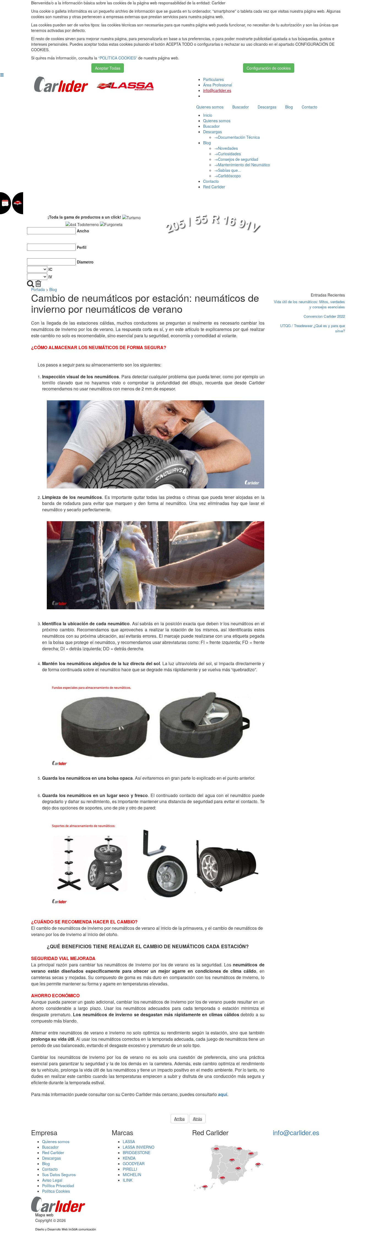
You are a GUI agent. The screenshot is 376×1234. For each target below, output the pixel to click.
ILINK (127, 1180)
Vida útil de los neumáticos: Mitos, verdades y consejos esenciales (309, 304)
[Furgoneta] (111, 224)
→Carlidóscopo (227, 175)
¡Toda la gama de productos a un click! (84, 217)
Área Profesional (217, 85)
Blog (289, 107)
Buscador (240, 107)
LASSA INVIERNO (138, 1147)
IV (50, 276)
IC (50, 269)
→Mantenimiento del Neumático (242, 164)
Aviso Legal (52, 1180)
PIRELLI (130, 1169)
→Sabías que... (227, 170)
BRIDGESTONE (136, 1152)
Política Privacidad (58, 1185)
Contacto (309, 107)
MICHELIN (132, 1174)
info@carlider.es (217, 90)
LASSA (129, 1141)
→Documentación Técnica (237, 137)
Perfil (81, 247)
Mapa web (44, 1214)
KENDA (129, 1158)
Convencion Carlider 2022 (324, 316)
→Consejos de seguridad (236, 159)
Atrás (197, 1118)
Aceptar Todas (107, 68)
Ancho (83, 230)
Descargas (267, 107)
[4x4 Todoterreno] (82, 224)
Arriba (179, 1118)
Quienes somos (210, 107)
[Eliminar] (38, 284)
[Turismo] (131, 217)
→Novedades (226, 148)
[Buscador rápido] (30, 284)
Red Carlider (214, 186)
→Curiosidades (227, 153)
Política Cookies (56, 1191)
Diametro (85, 262)
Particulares (213, 79)
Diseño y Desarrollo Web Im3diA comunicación (65, 1229)
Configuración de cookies (269, 68)
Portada (38, 289)
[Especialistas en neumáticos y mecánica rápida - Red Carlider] (61, 83)
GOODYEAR (134, 1163)
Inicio (207, 115)
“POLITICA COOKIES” (117, 58)
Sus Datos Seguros (59, 1174)
